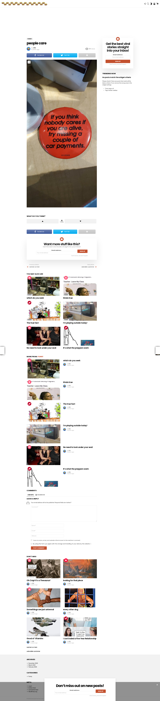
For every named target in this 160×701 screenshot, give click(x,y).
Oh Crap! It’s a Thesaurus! (38, 580)
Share (29, 62)
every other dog (70, 609)
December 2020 (33, 663)
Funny (30, 295)
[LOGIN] (154, 4)
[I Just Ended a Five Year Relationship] (80, 626)
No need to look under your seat (41, 348)
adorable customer (88, 267)
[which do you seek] (43, 286)
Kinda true (68, 298)
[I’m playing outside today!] (80, 311)
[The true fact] (43, 311)
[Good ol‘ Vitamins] (43, 626)
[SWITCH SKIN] (151, 4)
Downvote (80, 221)
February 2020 (33, 667)
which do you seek (35, 298)
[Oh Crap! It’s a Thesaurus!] (43, 568)
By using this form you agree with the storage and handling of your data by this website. (62, 544)
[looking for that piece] (80, 568)
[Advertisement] (80, 21)
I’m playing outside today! (75, 323)
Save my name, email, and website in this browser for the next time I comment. (56, 540)
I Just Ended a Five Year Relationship (79, 638)
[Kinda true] (80, 286)
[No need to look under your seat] (43, 336)
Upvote (43, 221)
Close (157, 685)
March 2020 (32, 665)
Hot (66, 560)
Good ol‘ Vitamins (35, 638)
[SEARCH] (148, 4)
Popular (29, 278)
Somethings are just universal (40, 609)
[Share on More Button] (87, 55)
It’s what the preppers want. (76, 348)
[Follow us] (145, 4)
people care (36, 43)
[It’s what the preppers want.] (80, 336)
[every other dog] (80, 597)
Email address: (56, 250)
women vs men (34, 267)
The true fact (33, 323)
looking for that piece (73, 580)
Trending (29, 303)
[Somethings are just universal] (43, 597)
